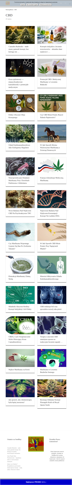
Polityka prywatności (45, 4)
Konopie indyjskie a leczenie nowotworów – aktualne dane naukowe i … (51, 49)
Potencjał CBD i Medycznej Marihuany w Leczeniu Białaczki (50, 82)
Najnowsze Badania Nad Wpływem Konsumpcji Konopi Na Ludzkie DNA (49, 213)
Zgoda (22, 4)
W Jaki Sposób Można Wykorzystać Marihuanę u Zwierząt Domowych (50, 147)
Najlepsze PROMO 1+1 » (36, 482)
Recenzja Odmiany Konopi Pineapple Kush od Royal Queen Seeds (50, 402)
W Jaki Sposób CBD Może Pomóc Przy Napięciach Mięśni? (50, 246)
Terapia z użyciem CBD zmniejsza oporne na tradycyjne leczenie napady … (51, 339)
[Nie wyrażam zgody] (70, 4)
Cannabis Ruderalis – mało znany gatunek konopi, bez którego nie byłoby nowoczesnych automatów (13, 450)
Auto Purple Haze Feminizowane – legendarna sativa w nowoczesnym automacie (14, 458)
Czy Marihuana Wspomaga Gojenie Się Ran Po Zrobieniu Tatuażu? (20, 246)
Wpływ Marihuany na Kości (19, 370)
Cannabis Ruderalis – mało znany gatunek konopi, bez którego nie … (19, 49)
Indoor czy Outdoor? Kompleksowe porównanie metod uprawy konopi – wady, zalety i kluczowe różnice (14, 466)
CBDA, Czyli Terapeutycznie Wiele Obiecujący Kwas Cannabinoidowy (19, 339)
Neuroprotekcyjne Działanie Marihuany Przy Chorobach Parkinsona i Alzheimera (19, 180)
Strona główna (9, 9)
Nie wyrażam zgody (32, 4)
